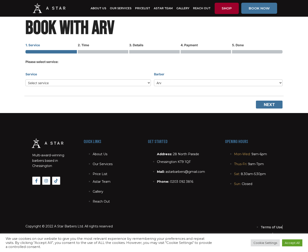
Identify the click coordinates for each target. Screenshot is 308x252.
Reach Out (202, 8)
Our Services (120, 8)
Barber (159, 74)
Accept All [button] (292, 243)
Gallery (182, 8)
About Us (98, 8)
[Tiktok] (56, 181)
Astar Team (163, 8)
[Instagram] (46, 181)
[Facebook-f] (36, 181)
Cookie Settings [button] (265, 243)
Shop (227, 8)
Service (31, 74)
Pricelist (142, 8)
